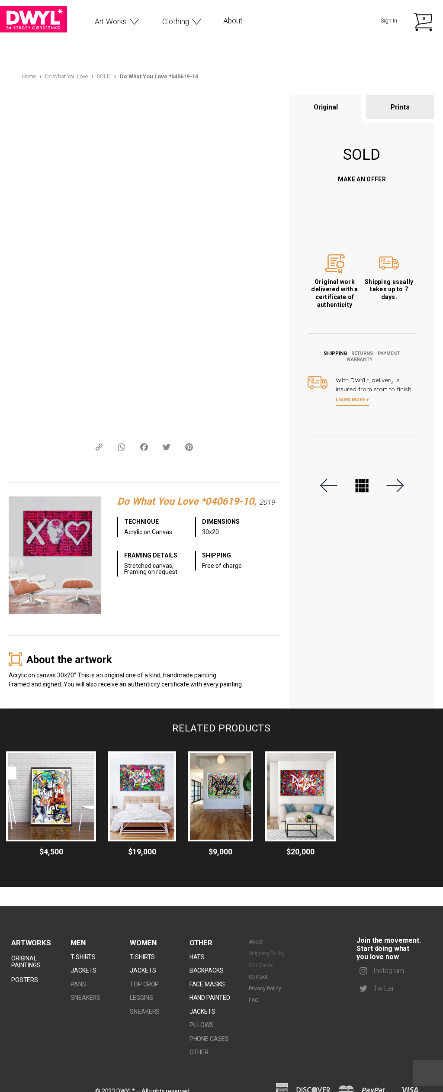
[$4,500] (51, 796)
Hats (197, 956)
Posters (24, 979)
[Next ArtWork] (394, 485)
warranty (359, 359)
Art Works (111, 21)
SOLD (104, 76)
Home (29, 76)
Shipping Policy (267, 953)
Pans (78, 984)
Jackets (83, 970)
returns (362, 353)
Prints (400, 107)
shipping (335, 353)
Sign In (389, 20)
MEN (78, 942)
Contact (258, 977)
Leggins (141, 997)
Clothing (175, 21)
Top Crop (144, 984)
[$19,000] (142, 796)
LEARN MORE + (352, 400)
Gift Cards (261, 965)
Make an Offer (362, 179)
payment (389, 353)
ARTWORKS (31, 942)
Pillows (201, 1024)
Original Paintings (26, 962)
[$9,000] (220, 796)
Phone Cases (209, 1038)
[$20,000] (300, 796)
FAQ (254, 1000)
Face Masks (207, 984)
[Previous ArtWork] (329, 485)
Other (200, 942)
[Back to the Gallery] (362, 486)
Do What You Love (66, 76)
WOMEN (143, 942)
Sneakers (85, 997)
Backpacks (206, 970)
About (233, 20)
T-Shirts (83, 956)
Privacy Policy (265, 989)
